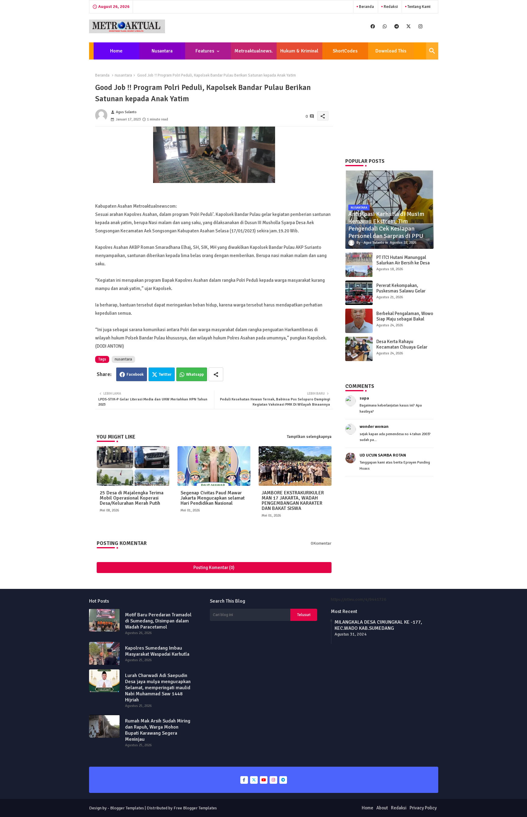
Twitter (165, 374)
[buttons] (373, 26)
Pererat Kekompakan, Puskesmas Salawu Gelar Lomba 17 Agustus (400, 291)
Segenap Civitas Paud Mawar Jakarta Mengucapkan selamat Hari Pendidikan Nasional (213, 498)
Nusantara (162, 51)
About (382, 808)
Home (116, 51)
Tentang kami (418, 6)
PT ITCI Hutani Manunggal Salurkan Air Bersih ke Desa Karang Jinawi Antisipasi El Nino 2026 (403, 266)
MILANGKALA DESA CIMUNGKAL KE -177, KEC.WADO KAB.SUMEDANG (378, 625)
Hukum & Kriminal (299, 51)
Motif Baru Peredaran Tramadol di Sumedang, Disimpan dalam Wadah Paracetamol (158, 621)
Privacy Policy (423, 808)
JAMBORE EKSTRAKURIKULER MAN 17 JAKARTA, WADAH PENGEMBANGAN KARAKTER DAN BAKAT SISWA (293, 500)
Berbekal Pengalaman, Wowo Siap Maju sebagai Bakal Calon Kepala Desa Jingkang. (404, 319)
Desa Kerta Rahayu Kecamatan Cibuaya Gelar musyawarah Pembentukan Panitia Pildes (402, 350)
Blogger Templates (127, 808)
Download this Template (390, 53)
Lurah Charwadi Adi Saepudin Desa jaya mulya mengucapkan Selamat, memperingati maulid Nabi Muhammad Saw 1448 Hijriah (158, 687)
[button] (432, 51)
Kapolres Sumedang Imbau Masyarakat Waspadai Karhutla (157, 651)
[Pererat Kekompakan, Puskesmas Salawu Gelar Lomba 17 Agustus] (359, 293)
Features (204, 51)
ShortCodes (345, 51)
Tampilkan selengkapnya (309, 436)
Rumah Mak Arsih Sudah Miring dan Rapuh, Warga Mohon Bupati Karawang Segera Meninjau (157, 730)
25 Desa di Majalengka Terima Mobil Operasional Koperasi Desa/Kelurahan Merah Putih (131, 498)
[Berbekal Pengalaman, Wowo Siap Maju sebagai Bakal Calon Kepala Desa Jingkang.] (359, 321)
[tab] (116, 50)
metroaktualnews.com (254, 53)
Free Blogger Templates (195, 808)
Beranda (366, 6)
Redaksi (390, 6)
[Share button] (216, 374)
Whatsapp (195, 374)
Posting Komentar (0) (214, 567)
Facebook (135, 374)
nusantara (123, 75)
